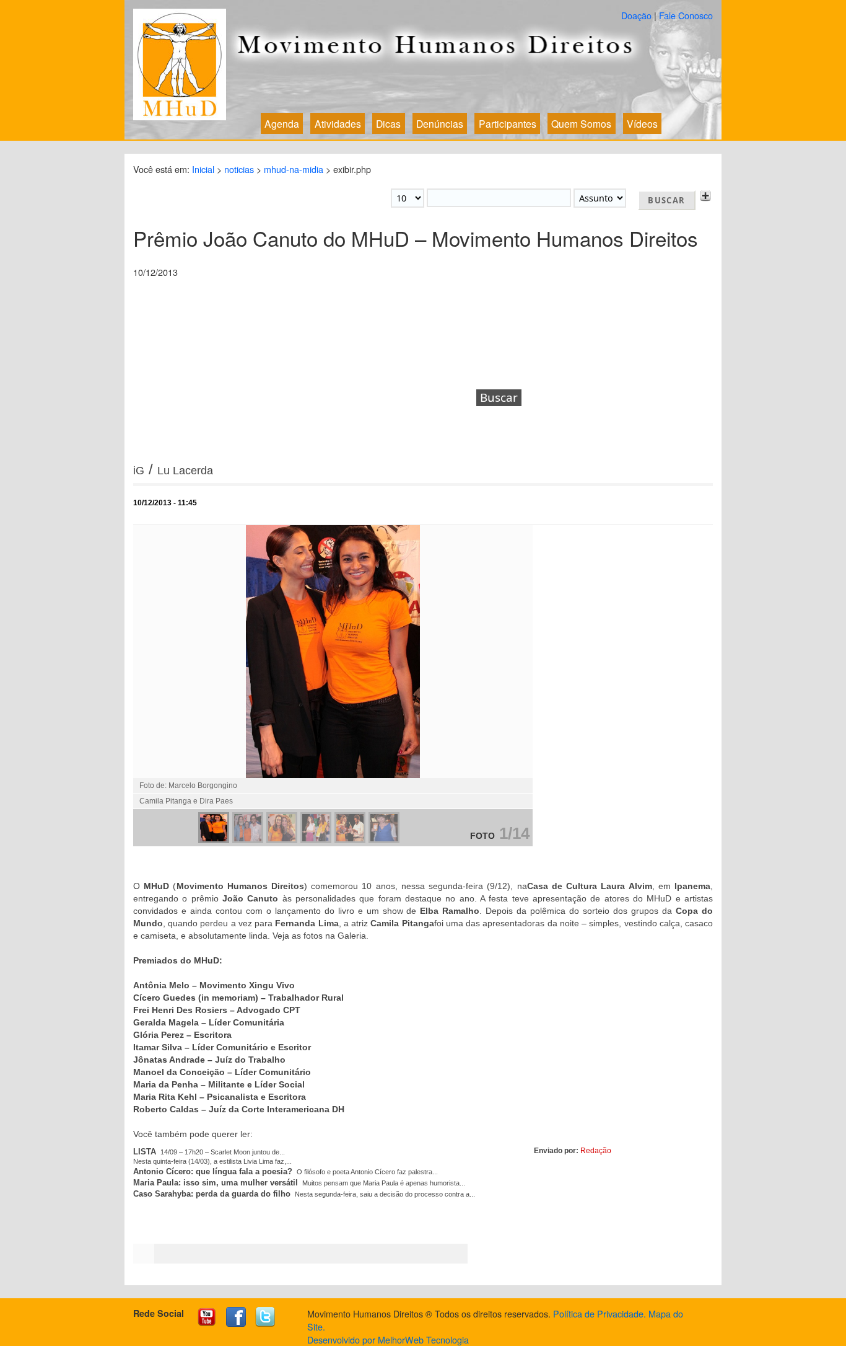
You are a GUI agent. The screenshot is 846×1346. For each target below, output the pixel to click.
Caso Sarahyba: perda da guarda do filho (211, 1193)
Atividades (338, 123)
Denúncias (439, 123)
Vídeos (642, 123)
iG (138, 470)
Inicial (203, 168)
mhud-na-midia (293, 168)
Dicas (388, 123)
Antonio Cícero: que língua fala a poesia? (212, 1171)
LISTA (144, 1151)
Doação (636, 15)
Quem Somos (581, 123)
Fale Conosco (686, 15)
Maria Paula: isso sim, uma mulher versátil (215, 1182)
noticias (239, 168)
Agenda (281, 123)
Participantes (507, 123)
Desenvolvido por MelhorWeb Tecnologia (388, 1339)
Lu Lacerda (185, 470)
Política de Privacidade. (599, 1313)
